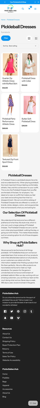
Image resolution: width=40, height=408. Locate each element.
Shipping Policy (8, 341)
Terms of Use (7, 352)
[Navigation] (35, 8)
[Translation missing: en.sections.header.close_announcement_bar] (38, 2)
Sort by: (5, 46)
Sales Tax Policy (8, 356)
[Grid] (29, 38)
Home (3, 20)
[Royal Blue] (16, 59)
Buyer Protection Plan (11, 345)
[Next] (35, 2)
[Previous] (5, 2)
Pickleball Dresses (13, 20)
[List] (36, 38)
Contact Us (7, 337)
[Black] (16, 63)
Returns (5, 349)
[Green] (16, 66)
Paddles (5, 378)
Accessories (7, 389)
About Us (6, 334)
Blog (4, 397)
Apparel (5, 385)
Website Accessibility (11, 360)
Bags (4, 381)
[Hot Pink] (16, 56)
